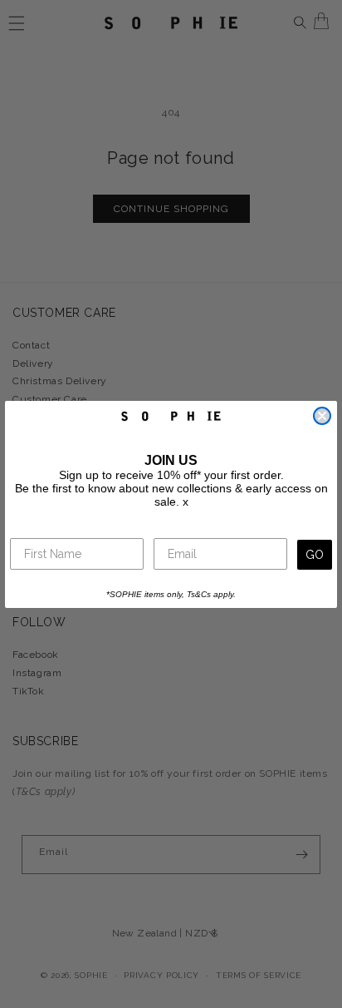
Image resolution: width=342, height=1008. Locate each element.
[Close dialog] (322, 416)
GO (314, 554)
